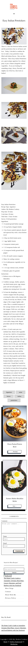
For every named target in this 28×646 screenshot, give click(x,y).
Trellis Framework (16, 642)
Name (5, 536)
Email (5, 543)
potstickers (14, 400)
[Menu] (14, 14)
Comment (4, 521)
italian (19, 396)
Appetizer (9, 392)
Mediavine (14, 644)
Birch (5, 642)
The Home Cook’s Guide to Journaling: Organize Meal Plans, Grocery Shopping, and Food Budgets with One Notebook (13, 628)
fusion (8, 396)
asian (20, 392)
